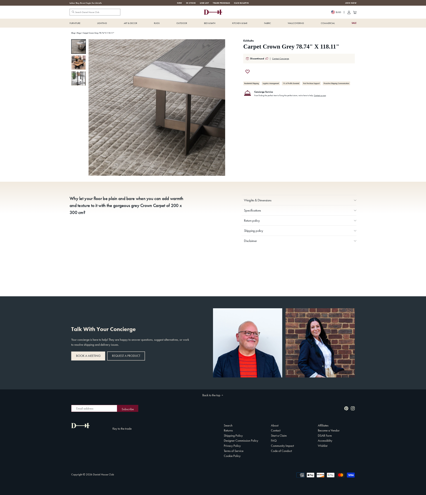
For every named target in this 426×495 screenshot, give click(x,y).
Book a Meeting (88, 356)
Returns (228, 430)
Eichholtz (248, 40)
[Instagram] (353, 408)
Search (228, 425)
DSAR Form (325, 435)
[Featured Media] (157, 107)
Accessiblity (325, 440)
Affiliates (323, 425)
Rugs (157, 23)
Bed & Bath (209, 23)
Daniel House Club (103, 474)
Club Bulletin (241, 3)
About (274, 425)
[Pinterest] (346, 408)
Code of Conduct (281, 451)
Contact (275, 430)
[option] (78, 46)
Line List (204, 3)
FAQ (274, 440)
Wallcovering (296, 23)
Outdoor (181, 23)
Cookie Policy (232, 456)
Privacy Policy (232, 446)
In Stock (191, 3)
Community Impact (282, 446)
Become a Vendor (329, 430)
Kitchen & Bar (239, 23)
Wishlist (322, 446)
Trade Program (221, 3)
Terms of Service (233, 451)
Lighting (102, 23)
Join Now (350, 3)
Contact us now (320, 95)
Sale (354, 23)
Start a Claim (279, 435)
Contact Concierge (280, 58)
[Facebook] (340, 408)
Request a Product (126, 356)
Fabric (267, 23)
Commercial (328, 23)
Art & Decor (130, 23)
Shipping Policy (233, 435)
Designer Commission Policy (241, 440)
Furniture (75, 23)
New (179, 3)
